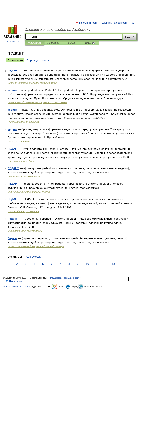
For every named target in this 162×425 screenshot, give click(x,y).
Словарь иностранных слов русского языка (32, 83)
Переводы (53, 43)
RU (132, 22)
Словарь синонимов (19, 141)
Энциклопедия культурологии (25, 231)
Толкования (34, 43)
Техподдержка (54, 278)
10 (87, 263)
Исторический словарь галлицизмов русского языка (37, 102)
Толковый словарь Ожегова (23, 211)
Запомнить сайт (88, 22)
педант (12, 90)
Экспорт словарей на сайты (17, 286)
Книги (71, 43)
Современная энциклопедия (24, 176)
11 (95, 263)
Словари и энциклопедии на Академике (57, 30)
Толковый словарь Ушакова (23, 122)
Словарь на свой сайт (115, 22)
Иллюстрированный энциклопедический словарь (36, 246)
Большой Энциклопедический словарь (29, 192)
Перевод (32, 60)
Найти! (129, 37)
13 (113, 263)
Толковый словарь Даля (21, 161)
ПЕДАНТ (13, 70)
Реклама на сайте (72, 278)
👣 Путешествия (14, 281)
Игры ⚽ (90, 43)
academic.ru (12, 41)
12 (104, 263)
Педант (12, 218)
